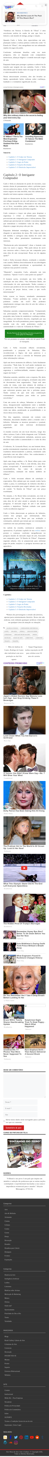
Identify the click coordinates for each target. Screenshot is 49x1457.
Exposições (8, 1260)
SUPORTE (8, 1417)
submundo (39, 637)
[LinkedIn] (26, 1438)
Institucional (9, 1394)
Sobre (6, 1413)
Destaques (8, 1252)
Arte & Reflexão (10, 1213)
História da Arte (10, 1275)
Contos (7, 1229)
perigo (35, 634)
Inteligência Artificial (12, 1279)
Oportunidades (9, 1310)
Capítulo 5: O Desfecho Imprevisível (22, 167)
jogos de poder (32, 631)
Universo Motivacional (12, 1371)
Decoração (8, 1240)
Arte (6, 1209)
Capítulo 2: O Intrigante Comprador (22, 160)
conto (6, 631)
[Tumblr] (42, 1438)
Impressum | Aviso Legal (13, 1425)
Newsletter (8, 1402)
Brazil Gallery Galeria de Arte (15, 1340)
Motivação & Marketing (13, 1294)
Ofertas (7, 1302)
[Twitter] (16, 1438)
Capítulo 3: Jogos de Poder (18, 162)
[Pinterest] (21, 1438)
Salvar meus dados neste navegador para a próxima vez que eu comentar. (25, 1121)
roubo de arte (18, 637)
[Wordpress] (5, 1444)
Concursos (8, 1348)
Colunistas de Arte (11, 1344)
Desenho (7, 1244)
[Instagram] (16, 1444)
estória (37, 530)
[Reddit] (37, 1438)
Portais (7, 1363)
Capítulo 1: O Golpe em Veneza (20, 157)
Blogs (6, 1336)
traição (7, 641)
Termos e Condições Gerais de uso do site (18, 1421)
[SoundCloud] (10, 1444)
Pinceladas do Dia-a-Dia (13, 1313)
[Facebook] (10, 1438)
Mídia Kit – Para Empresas (14, 1398)
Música (7, 1298)
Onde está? (8, 1306)
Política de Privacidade (12, 1406)
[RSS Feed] (5, 1438)
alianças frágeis (12, 628)
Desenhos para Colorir (12, 1248)
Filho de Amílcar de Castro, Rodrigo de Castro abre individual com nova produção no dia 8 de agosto (13, 653)
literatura (8, 634)
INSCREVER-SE (10, 1356)
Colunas (7, 1225)
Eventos (7, 1256)
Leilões (7, 1283)
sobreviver (29, 637)
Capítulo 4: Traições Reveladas (20, 165)
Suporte (7, 1367)
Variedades (8, 1321)
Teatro (7, 1317)
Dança (7, 1236)
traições (15, 641)
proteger (7, 637)
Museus (7, 1360)
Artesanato (8, 1217)
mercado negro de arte (22, 634)
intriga (22, 631)
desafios (14, 631)
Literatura (8, 1286)
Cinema (7, 1221)
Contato (7, 1390)
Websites (7, 1375)
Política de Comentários (13, 1409)
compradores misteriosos (29, 628)
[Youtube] (32, 1438)
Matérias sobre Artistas (12, 1290)
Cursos (7, 1233)
